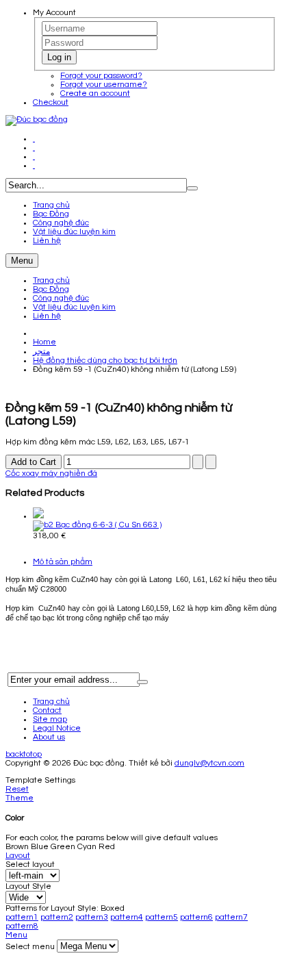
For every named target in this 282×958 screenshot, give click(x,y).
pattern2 (56, 917)
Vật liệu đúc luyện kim (74, 307)
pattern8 (21, 926)
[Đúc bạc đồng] (36, 119)
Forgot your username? (103, 84)
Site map (50, 719)
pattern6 (196, 917)
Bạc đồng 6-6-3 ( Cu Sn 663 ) (107, 524)
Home (44, 342)
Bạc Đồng (51, 289)
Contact (47, 710)
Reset (17, 789)
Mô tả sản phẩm (62, 561)
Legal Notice (57, 728)
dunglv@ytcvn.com (209, 763)
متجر (41, 351)
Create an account (95, 93)
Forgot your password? (101, 75)
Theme (19, 798)
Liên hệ (47, 316)
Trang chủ (51, 280)
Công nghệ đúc (61, 298)
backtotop (23, 754)
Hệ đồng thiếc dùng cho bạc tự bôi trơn (105, 360)
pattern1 (21, 917)
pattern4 (126, 917)
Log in (59, 57)
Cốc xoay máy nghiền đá (51, 473)
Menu (22, 260)
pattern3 (91, 917)
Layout (17, 855)
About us (49, 737)
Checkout (50, 102)
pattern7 (231, 917)
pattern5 (161, 917)
